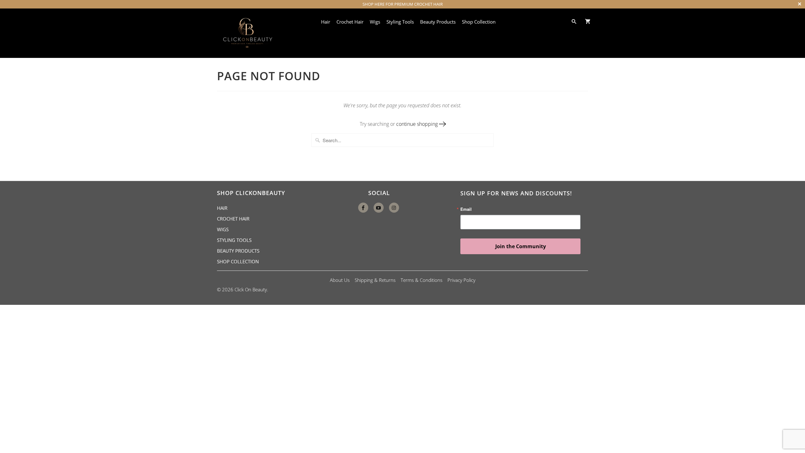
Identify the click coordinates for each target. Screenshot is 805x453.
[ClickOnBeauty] (247, 33)
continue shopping (417, 123)
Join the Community (520, 246)
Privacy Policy (461, 280)
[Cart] (589, 21)
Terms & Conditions (421, 280)
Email (466, 209)
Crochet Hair (350, 22)
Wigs (375, 22)
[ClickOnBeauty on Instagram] (394, 208)
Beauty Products (438, 22)
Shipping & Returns (375, 280)
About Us (340, 280)
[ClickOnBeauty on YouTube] (379, 208)
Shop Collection (479, 22)
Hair (325, 22)
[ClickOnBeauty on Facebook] (363, 208)
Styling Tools (400, 22)
